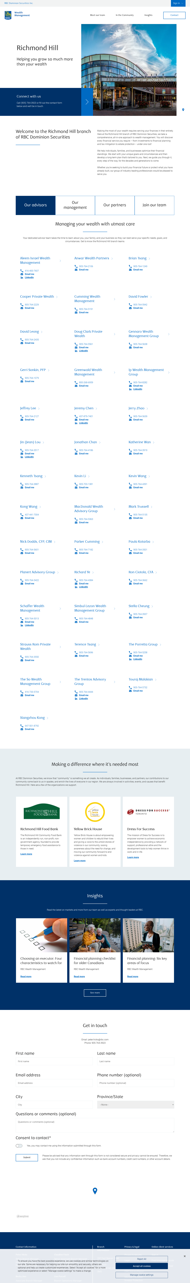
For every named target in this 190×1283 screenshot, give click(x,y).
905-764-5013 (32, 618)
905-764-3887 (32, 484)
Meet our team (97, 15)
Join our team (154, 205)
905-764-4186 (86, 450)
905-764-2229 (32, 304)
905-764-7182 (86, 549)
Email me (29, 274)
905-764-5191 (86, 309)
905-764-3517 (32, 450)
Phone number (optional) (119, 1075)
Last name (106, 1054)
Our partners (114, 205)
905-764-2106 (86, 266)
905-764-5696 (86, 652)
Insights (148, 15)
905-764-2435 (32, 339)
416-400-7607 (32, 270)
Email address (28, 1075)
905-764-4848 (86, 618)
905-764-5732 (140, 687)
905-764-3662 (140, 580)
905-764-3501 (140, 549)
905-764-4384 (86, 580)
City (19, 1097)
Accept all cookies (142, 1266)
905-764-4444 (86, 692)
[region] (95, 1194)
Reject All (141, 1259)
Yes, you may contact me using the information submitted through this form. (64, 1145)
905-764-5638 (140, 344)
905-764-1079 (32, 378)
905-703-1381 (86, 484)
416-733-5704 (32, 692)
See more (95, 993)
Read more (25, 976)
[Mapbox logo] (23, 1216)
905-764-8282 (140, 382)
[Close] (185, 1256)
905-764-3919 (140, 450)
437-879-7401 (86, 416)
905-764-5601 (32, 549)
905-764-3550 (32, 657)
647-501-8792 (32, 725)
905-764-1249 (140, 266)
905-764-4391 (140, 484)
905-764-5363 (86, 519)
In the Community (125, 15)
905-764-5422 (32, 580)
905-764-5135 (140, 514)
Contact (174, 15)
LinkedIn (29, 277)
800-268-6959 (86, 382)
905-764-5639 (140, 416)
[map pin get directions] (95, 1191)
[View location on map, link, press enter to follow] (95, 1194)
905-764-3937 (140, 614)
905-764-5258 (140, 652)
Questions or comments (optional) (46, 1114)
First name (25, 1054)
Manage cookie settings (141, 1275)
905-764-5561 (86, 344)
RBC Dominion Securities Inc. (18, 3)
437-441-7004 (32, 514)
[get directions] (95, 1191)
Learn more (26, 854)
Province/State (110, 1097)
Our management (75, 205)
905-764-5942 (140, 304)
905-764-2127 (32, 416)
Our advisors (35, 205)
